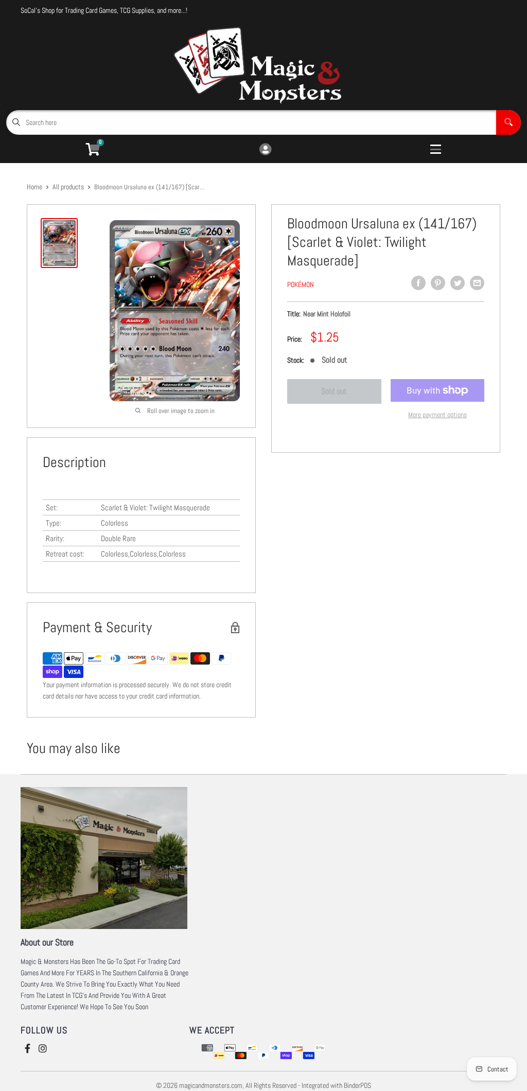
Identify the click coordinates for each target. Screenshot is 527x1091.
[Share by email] (477, 283)
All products (68, 186)
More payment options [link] (437, 414)
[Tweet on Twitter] (457, 283)
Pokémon (300, 284)
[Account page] (265, 150)
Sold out (334, 391)
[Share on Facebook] (418, 283)
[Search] (508, 122)
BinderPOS (357, 1085)
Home (34, 186)
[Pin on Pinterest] (438, 283)
